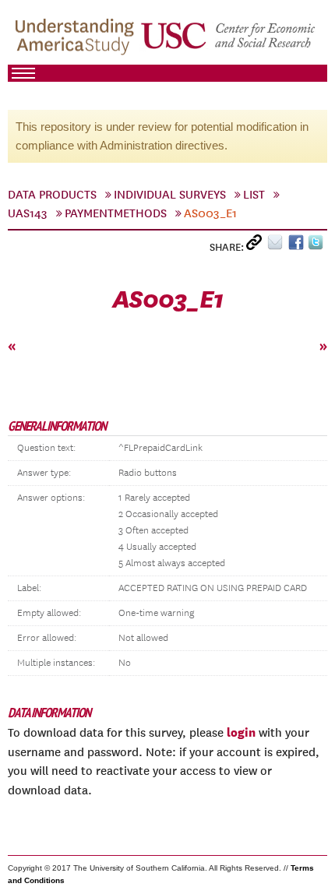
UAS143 (28, 213)
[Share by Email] (277, 245)
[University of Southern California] (229, 40)
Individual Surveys (170, 195)
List (254, 195)
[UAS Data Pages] (77, 40)
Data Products (52, 195)
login (241, 732)
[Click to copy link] (256, 245)
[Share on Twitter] (317, 245)
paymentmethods (116, 213)
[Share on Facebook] (298, 245)
